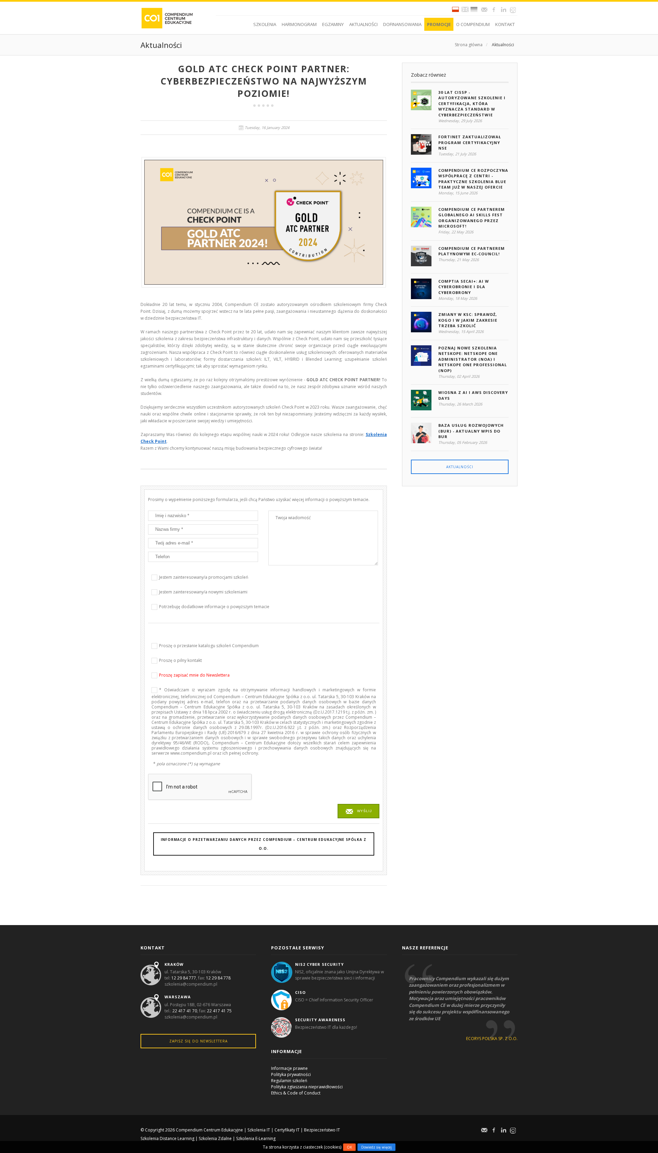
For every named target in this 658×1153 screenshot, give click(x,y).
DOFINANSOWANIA (402, 24)
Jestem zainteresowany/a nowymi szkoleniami (203, 592)
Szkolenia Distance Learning (167, 1138)
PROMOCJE (439, 24)
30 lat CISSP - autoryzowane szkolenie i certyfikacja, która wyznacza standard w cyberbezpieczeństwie (471, 103)
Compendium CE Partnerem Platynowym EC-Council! (471, 251)
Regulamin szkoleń (289, 1081)
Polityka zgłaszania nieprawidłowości (307, 1087)
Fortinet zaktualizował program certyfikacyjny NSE (469, 142)
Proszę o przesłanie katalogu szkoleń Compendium (209, 646)
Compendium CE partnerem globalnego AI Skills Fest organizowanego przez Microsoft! (471, 218)
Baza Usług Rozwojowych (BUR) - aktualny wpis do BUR (471, 431)
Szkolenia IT (258, 1130)
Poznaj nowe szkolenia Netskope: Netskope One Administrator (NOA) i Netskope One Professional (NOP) (472, 359)
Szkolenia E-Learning (256, 1138)
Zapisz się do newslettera (198, 1041)
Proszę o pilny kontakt (180, 660)
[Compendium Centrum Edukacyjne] (167, 18)
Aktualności (503, 45)
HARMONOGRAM (299, 24)
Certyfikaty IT (287, 1130)
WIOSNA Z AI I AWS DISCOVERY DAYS (473, 395)
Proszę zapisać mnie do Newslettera (194, 675)
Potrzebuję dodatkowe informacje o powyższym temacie (214, 607)
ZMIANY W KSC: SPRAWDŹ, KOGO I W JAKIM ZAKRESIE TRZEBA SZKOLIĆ (467, 320)
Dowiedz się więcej (376, 1147)
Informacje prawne (289, 1068)
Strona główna (469, 45)
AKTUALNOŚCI (363, 24)
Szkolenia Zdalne (215, 1138)
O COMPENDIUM (473, 24)
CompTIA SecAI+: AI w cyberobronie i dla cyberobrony (463, 287)
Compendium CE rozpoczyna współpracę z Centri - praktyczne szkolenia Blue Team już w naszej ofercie (473, 179)
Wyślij (364, 811)
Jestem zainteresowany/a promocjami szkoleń (203, 577)
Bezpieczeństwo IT (322, 1130)
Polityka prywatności (291, 1074)
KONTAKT (505, 24)
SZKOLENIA (264, 24)
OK (349, 1147)
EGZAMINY (333, 24)
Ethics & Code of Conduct (295, 1093)
